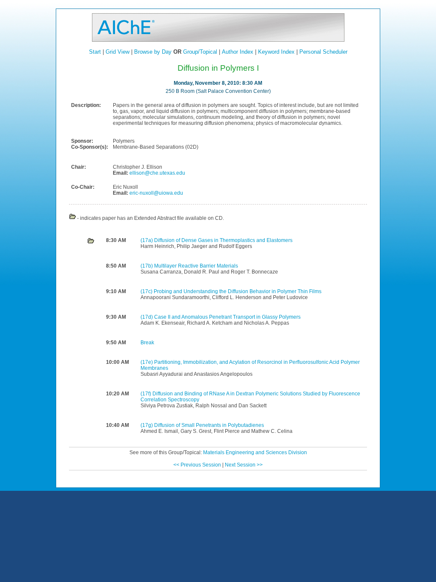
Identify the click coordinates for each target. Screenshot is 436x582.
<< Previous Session (197, 465)
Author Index (237, 52)
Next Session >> (244, 465)
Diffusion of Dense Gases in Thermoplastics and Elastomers (223, 240)
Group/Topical (200, 52)
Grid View (117, 52)
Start (95, 52)
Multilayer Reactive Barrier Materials (196, 266)
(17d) (147, 317)
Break (147, 343)
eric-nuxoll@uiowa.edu (155, 193)
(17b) (147, 266)
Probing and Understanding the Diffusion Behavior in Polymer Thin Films (237, 291)
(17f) (146, 394)
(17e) (147, 362)
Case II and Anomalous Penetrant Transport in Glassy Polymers (227, 317)
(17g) (147, 425)
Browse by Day (153, 52)
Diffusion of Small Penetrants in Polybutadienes (209, 425)
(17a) (147, 240)
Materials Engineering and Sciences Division (255, 452)
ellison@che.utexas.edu (156, 173)
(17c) (147, 291)
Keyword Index (276, 52)
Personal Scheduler (323, 52)
